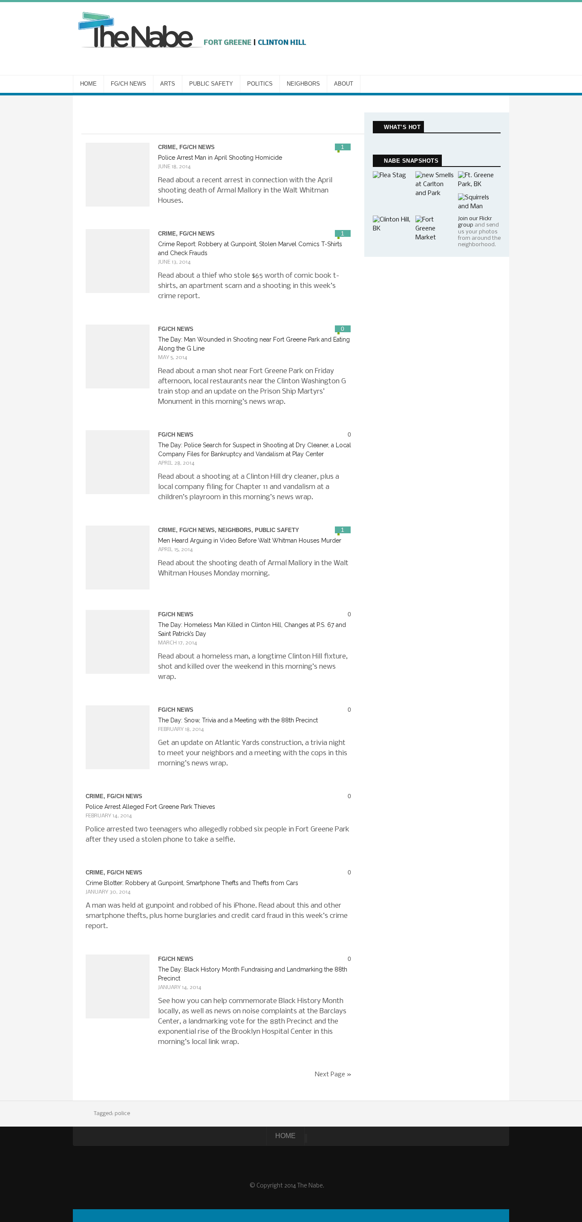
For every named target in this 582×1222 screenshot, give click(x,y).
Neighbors (303, 84)
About (343, 84)
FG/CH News (128, 84)
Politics (260, 84)
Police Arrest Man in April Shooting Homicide (220, 157)
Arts (167, 84)
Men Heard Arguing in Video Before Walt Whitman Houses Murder (249, 540)
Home (88, 84)
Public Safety (211, 84)
